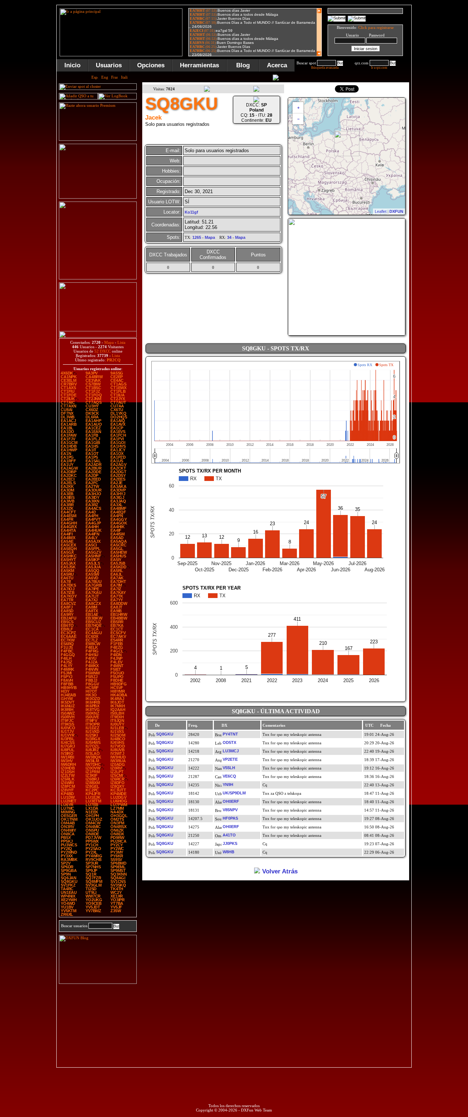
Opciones (151, 65)
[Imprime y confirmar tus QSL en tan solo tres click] (98, 278)
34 (229, 237)
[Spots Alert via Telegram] (98, 197)
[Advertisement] (98, 1026)
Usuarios (109, 65)
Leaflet (380, 211)
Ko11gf (191, 212)
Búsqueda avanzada (325, 67)
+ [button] (298, 107)
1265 (196, 237)
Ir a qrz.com (379, 67)
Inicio (72, 65)
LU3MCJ (231, 751)
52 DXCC (102, 351)
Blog (243, 65)
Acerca (277, 65)
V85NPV (230, 810)
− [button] (298, 119)
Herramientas (199, 65)
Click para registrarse (376, 27)
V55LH (229, 768)
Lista (121, 342)
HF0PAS (230, 818)
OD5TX (229, 742)
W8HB (228, 852)
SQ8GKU (164, 734)
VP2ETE (230, 759)
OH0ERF (231, 801)
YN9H (228, 784)
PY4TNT (230, 734)
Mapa (109, 342)
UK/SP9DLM (234, 793)
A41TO (229, 835)
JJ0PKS (230, 843)
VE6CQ (229, 776)
